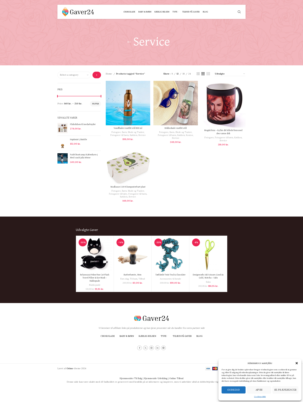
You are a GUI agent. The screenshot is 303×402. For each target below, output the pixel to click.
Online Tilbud (176, 378)
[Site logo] (78, 11)
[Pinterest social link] (151, 347)
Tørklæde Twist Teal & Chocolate (170, 275)
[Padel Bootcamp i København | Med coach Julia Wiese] (62, 158)
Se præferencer (285, 389)
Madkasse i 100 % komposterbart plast (128, 187)
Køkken (133, 135)
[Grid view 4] (208, 74)
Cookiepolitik (260, 396)
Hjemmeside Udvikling (156, 378)
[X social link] (145, 347)
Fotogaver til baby (118, 194)
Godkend (233, 389)
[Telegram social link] (163, 347)
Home (109, 73)
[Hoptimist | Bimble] (62, 143)
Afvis (259, 389)
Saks (208, 282)
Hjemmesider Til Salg (131, 378)
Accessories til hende (170, 278)
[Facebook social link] (139, 347)
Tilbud (142, 278)
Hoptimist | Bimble (78, 139)
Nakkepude (94, 285)
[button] (296, 363)
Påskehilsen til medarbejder (83, 124)
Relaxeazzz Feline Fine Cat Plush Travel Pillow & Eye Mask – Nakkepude (94, 278)
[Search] (239, 12)
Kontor (189, 135)
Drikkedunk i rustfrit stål (176, 128)
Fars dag (124, 278)
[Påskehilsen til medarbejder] (62, 128)
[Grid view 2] (198, 74)
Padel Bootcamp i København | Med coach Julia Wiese (84, 156)
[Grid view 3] (203, 74)
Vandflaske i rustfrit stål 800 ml (128, 128)
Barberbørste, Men (132, 275)
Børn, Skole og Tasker (133, 132)
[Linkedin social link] (157, 347)
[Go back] (129, 42)
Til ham (133, 278)
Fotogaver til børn (119, 135)
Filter (95, 103)
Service (142, 135)
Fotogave (116, 132)
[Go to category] (96, 75)
